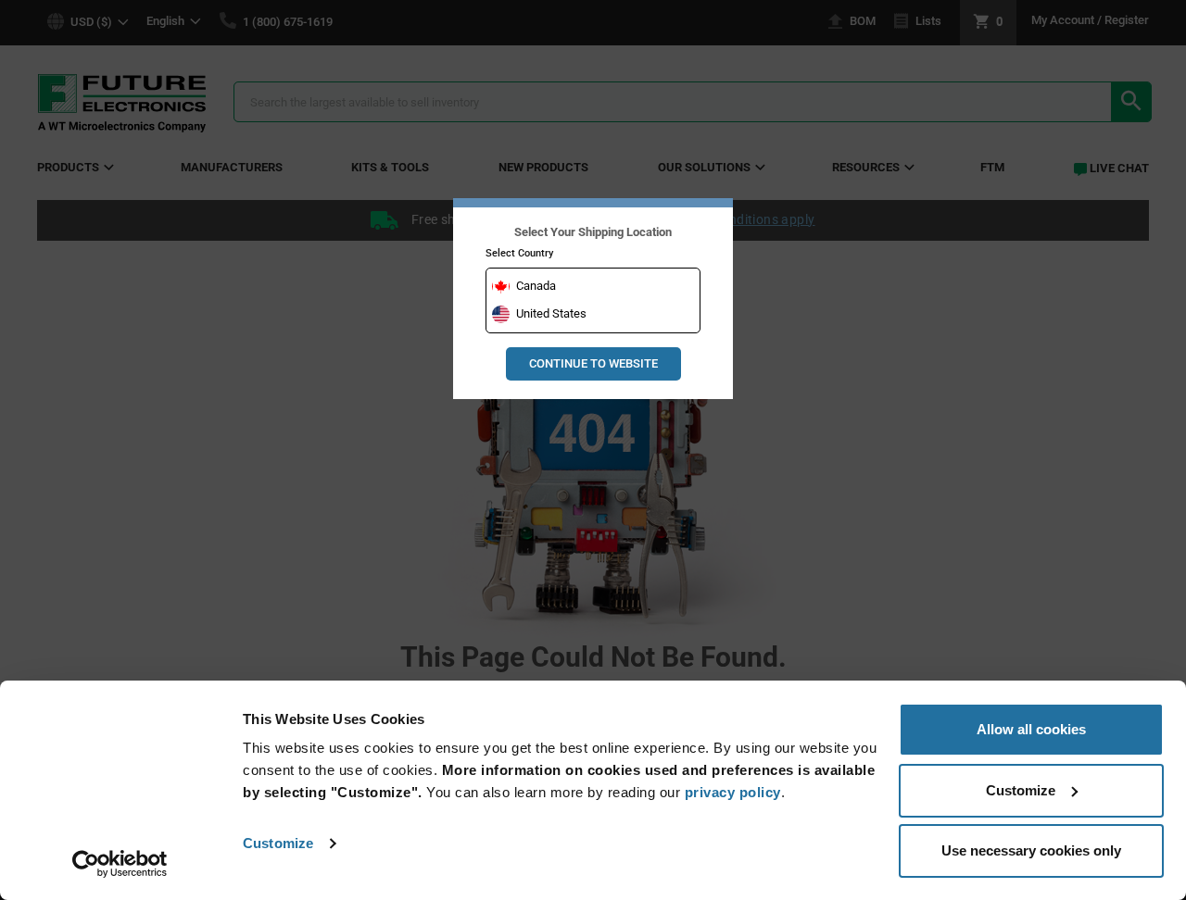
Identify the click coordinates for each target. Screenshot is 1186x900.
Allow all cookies (1031, 729)
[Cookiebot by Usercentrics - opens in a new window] (120, 864)
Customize (278, 843)
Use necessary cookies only (1031, 850)
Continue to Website (593, 363)
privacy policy (733, 792)
